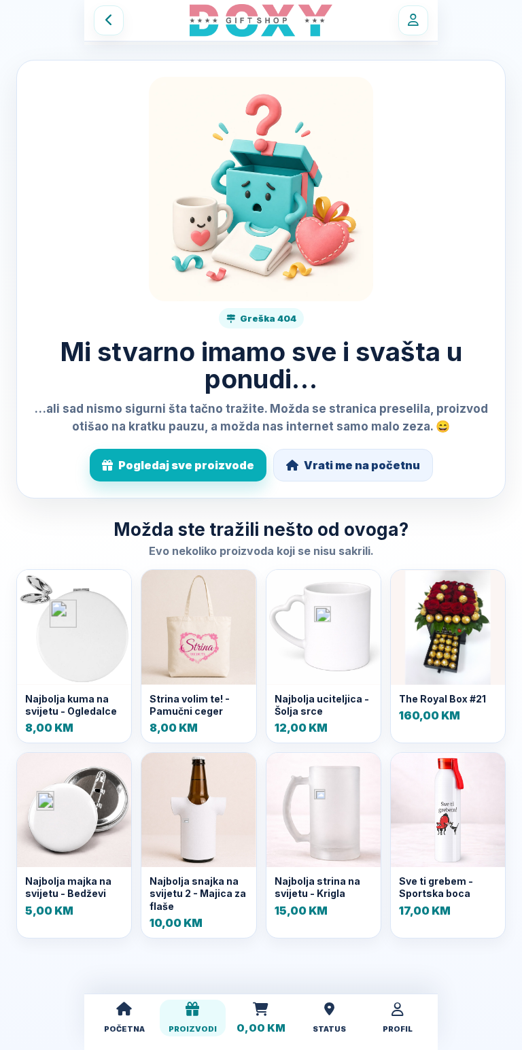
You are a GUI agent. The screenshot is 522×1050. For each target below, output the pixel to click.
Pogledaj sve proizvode (186, 465)
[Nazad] (109, 20)
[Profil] (413, 20)
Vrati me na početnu (362, 465)
